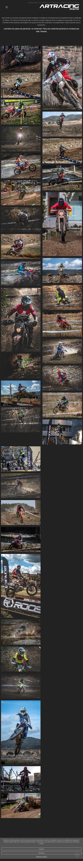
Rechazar (41, 853)
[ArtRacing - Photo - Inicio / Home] (59, 7)
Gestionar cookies (41, 856)
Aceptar (41, 849)
